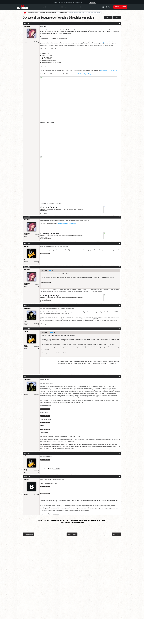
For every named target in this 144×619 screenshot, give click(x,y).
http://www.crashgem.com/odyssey (66, 223)
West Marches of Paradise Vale (76, 209)
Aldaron (50, 270)
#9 (119, 453)
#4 (119, 267)
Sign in (109, 7)
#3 (119, 243)
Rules (44, 7)
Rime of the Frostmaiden (46, 212)
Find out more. (43, 213)
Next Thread (116, 534)
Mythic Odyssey (65, 209)
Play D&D (34, 7)
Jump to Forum (72, 534)
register (84, 520)
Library (53, 7)
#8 (119, 376)
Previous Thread (29, 534)
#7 (119, 329)
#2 (119, 217)
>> (52, 270)
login (71, 520)
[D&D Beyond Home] (22, 7)
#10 (119, 476)
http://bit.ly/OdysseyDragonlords (86, 74)
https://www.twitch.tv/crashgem (108, 70)
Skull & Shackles (57, 209)
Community (64, 7)
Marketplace (77, 7)
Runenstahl (50, 332)
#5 (119, 305)
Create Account (120, 7)
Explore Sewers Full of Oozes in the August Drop (68, 2)
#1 (119, 23)
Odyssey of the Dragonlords (100, 42)
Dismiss (92, 2)
